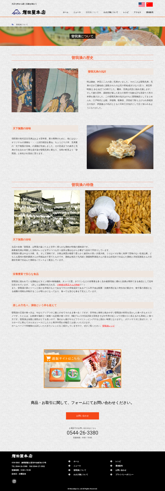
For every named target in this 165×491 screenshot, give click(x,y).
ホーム (65, 12)
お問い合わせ (121, 470)
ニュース (77, 12)
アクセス (137, 12)
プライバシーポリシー (125, 474)
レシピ (126, 12)
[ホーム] (13, 24)
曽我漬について (92, 12)
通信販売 (149, 12)
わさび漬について (111, 12)
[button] (82, 415)
